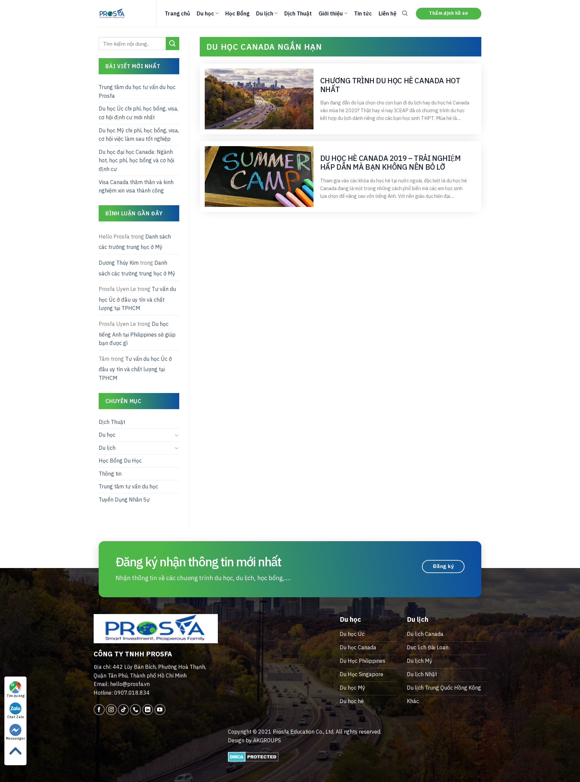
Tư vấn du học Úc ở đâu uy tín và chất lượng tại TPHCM (137, 298)
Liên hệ (387, 13)
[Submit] (172, 43)
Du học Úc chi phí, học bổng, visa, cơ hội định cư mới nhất (138, 113)
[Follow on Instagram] (111, 709)
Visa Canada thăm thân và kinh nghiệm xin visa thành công (136, 186)
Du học (205, 13)
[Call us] (135, 709)
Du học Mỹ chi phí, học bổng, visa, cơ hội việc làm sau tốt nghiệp (139, 134)
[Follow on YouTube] (159, 709)
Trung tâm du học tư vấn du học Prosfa (137, 91)
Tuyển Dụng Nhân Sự (124, 499)
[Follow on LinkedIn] (147, 709)
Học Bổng (237, 13)
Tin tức (363, 13)
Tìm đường (15, 696)
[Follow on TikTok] (123, 709)
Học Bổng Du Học (120, 460)
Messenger (15, 738)
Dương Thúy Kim (119, 262)
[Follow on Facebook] (99, 709)
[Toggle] (176, 435)
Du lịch (264, 13)
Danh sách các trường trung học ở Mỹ (135, 242)
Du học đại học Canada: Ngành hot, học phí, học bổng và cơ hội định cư (136, 160)
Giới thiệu (331, 13)
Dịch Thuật (298, 13)
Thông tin (110, 473)
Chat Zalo (15, 717)
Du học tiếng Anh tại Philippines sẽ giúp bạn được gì (137, 333)
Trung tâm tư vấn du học (128, 486)
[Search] (404, 13)
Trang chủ (177, 13)
